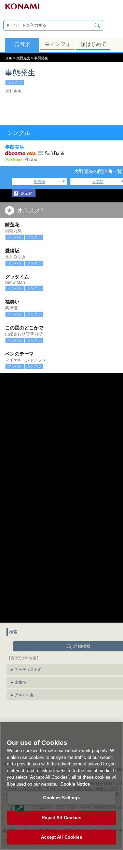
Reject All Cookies (61, 817)
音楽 (25, 44)
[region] (61, 786)
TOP (8, 58)
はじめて (96, 44)
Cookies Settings (61, 797)
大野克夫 (23, 58)
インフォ (60, 44)
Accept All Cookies (61, 837)
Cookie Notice (75, 784)
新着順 (39, 181)
